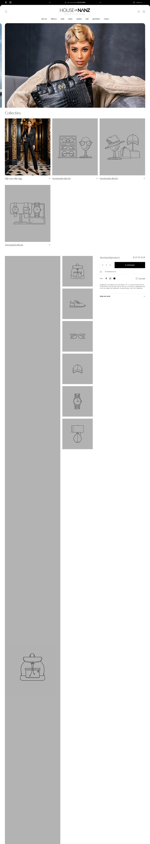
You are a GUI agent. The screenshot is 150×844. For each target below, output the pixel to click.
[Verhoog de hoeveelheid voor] (110, 265)
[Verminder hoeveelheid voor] (102, 265)
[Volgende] (100, 2)
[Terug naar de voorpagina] (101, 272)
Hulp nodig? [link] (142, 278)
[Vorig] (50, 2)
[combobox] (139, 2)
